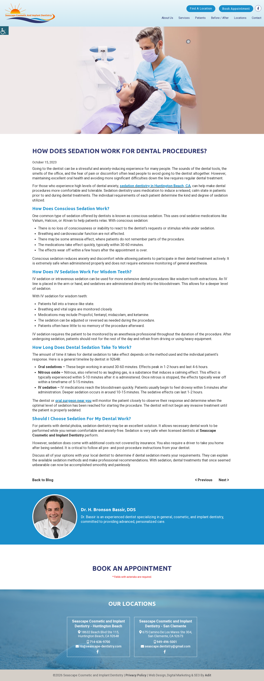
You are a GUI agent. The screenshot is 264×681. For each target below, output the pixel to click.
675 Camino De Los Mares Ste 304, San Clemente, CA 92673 (167, 634)
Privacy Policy (136, 675)
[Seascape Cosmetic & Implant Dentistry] (30, 13)
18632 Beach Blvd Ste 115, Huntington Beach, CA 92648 (98, 634)
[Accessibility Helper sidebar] (4, 30)
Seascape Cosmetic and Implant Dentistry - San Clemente (165, 623)
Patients (200, 18)
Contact (256, 18)
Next (223, 480)
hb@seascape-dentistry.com (100, 646)
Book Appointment (236, 8)
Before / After (220, 18)
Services (184, 18)
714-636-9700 (99, 642)
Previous (204, 480)
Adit (208, 675)
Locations (240, 18)
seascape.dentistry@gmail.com (167, 646)
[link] (98, 652)
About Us (167, 18)
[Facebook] (258, 8)
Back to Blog (42, 480)
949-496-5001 (166, 642)
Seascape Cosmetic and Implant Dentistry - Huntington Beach (98, 623)
